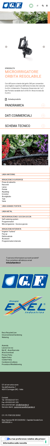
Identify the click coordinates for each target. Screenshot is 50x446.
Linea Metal (7, 211)
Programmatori (8, 222)
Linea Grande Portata (11, 206)
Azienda (5, 345)
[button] (38, 6)
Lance (4, 187)
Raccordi (5, 185)
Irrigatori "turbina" (8, 231)
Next (44, 47)
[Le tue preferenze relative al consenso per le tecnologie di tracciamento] (45, 441)
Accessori (5, 239)
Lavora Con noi (7, 348)
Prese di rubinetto (9, 182)
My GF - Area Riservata (10, 350)
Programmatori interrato (11, 241)
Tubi (3, 199)
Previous (6, 47)
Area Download (8, 353)
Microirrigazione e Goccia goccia (16, 217)
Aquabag (5, 192)
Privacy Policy (7, 355)
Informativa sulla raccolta (15, 443)
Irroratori (5, 194)
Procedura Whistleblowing (12, 364)
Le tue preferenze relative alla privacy (27, 439)
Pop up (4, 234)
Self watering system (10, 219)
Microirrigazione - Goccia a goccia (14, 224)
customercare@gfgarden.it (24, 407)
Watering (5, 337)
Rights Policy (7, 357)
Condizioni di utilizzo (9, 362)
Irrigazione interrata (11, 229)
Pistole (4, 189)
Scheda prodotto (14, 99)
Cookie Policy (7, 360)
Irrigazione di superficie (12, 180)
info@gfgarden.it (13, 263)
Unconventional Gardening (12, 335)
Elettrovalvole (7, 236)
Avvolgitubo (6, 196)
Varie (4, 201)
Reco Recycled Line (9, 333)
